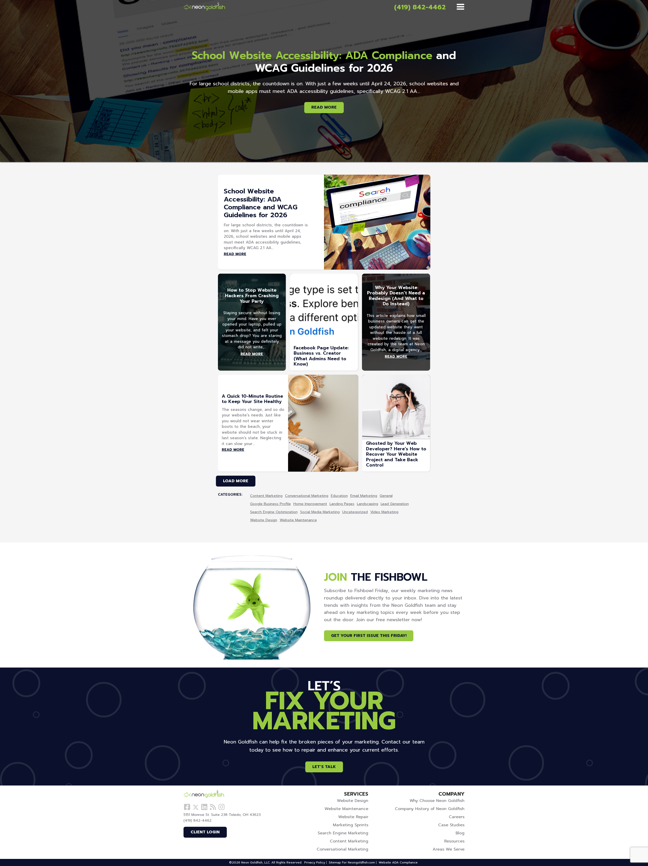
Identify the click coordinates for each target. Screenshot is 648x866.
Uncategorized (355, 512)
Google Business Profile (270, 504)
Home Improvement (310, 504)
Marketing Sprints (350, 825)
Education (339, 496)
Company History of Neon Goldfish (429, 809)
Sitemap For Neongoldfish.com (352, 862)
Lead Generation (395, 504)
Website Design (263, 520)
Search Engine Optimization (274, 512)
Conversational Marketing (306, 496)
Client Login (205, 832)
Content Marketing (266, 496)
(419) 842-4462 (420, 7)
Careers (456, 817)
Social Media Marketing (320, 512)
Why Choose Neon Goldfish (437, 801)
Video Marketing (384, 512)
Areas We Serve (448, 849)
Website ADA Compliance (398, 862)
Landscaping (367, 504)
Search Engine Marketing (343, 833)
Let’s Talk (324, 767)
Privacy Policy (314, 862)
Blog (460, 833)
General (386, 496)
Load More (235, 481)
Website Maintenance (298, 520)
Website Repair (353, 817)
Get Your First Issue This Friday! (369, 636)
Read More (324, 107)
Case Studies (451, 825)
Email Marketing (363, 496)
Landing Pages (342, 504)
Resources (454, 841)
